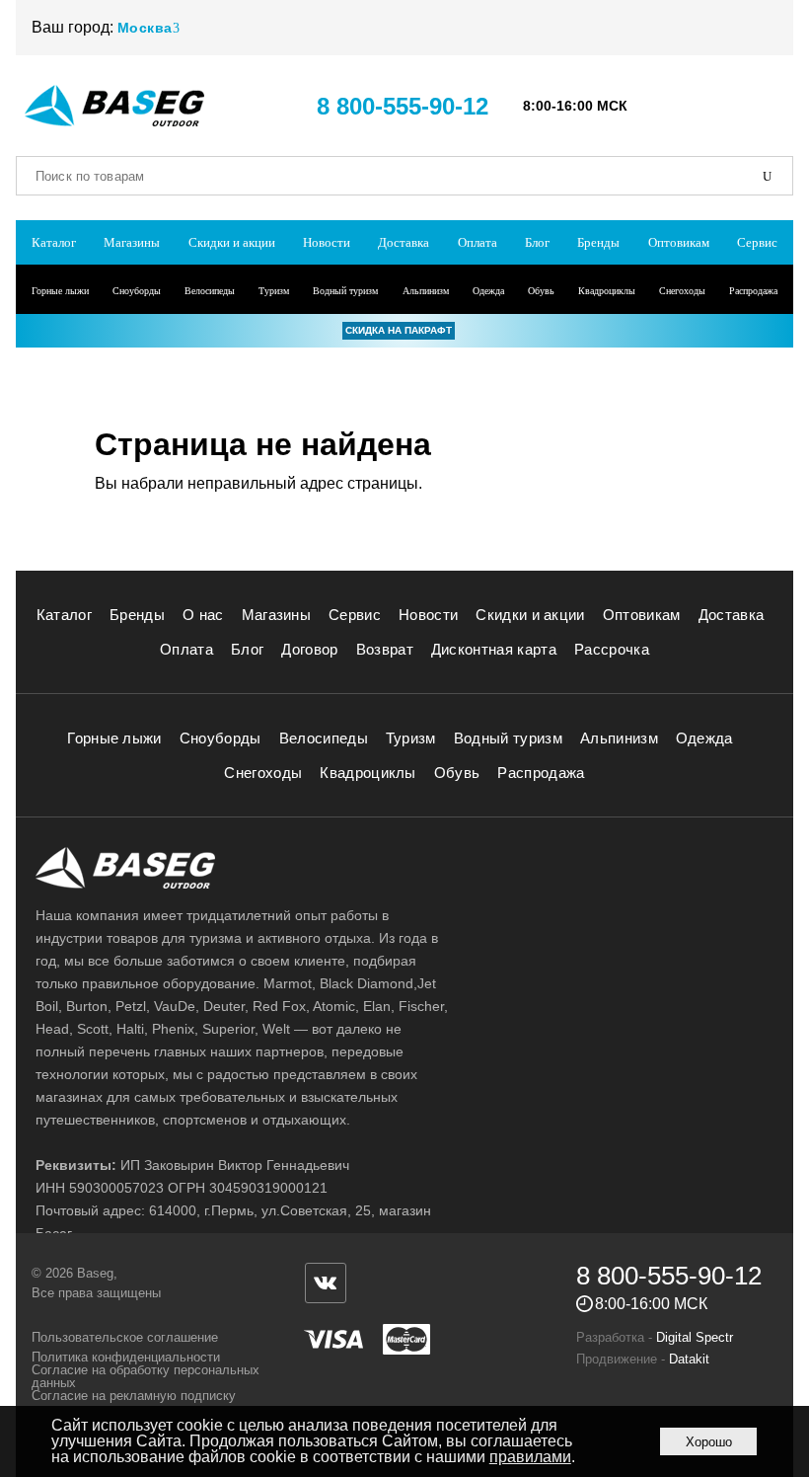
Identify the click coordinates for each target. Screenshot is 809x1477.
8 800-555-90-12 (402, 106)
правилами (530, 1456)
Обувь (541, 290)
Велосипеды (209, 290)
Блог (537, 242)
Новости (326, 242)
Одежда (488, 290)
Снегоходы (682, 290)
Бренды (598, 242)
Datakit (689, 1359)
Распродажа (753, 290)
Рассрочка (611, 649)
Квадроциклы (606, 290)
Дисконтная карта (493, 649)
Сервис (757, 242)
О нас (203, 614)
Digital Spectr (694, 1337)
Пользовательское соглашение (125, 1337)
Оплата (477, 242)
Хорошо (709, 1442)
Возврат (384, 649)
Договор (309, 649)
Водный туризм (345, 290)
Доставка (403, 242)
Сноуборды (136, 290)
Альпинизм (426, 290)
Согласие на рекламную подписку (134, 1395)
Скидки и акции (231, 242)
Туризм (273, 290)
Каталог (54, 242)
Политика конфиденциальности (126, 1357)
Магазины (132, 242)
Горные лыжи (60, 290)
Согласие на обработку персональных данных (145, 1376)
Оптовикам (678, 242)
